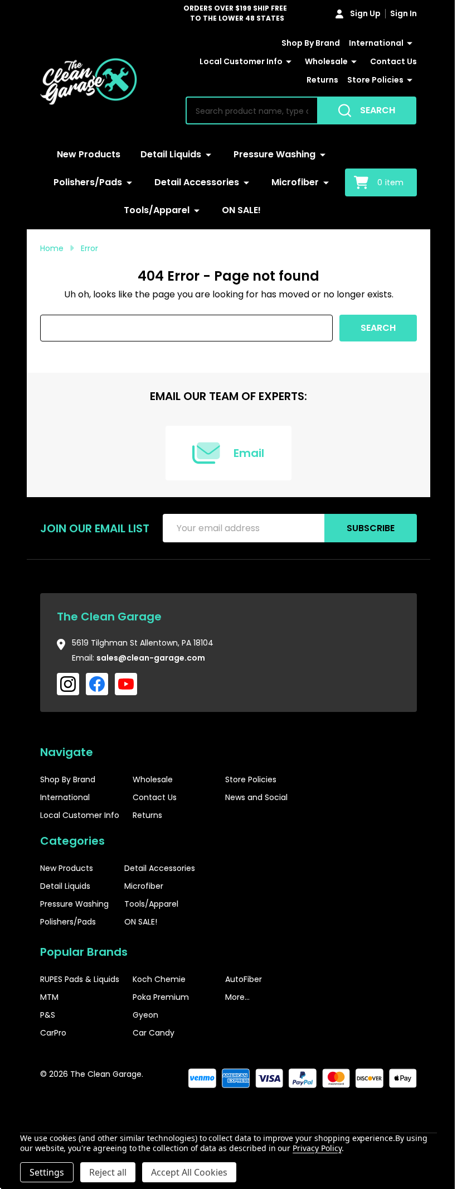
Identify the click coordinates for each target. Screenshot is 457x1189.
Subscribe (371, 528)
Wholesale (326, 61)
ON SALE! (241, 210)
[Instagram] (68, 684)
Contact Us (393, 61)
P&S (47, 1014)
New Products (88, 154)
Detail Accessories (196, 182)
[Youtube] (126, 684)
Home (52, 248)
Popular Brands (84, 952)
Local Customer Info (241, 61)
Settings (47, 1172)
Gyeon (145, 1014)
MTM (49, 997)
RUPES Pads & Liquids (79, 979)
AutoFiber (243, 979)
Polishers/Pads (88, 182)
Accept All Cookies (189, 1172)
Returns (322, 79)
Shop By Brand (310, 43)
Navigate (66, 752)
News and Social (256, 797)
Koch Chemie (159, 979)
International (376, 43)
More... (237, 997)
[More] (409, 43)
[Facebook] (97, 684)
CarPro (53, 1032)
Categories (72, 841)
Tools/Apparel (156, 210)
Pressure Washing (274, 154)
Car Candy (153, 1032)
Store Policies (375, 79)
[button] (383, 1108)
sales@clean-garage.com (150, 657)
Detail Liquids (170, 154)
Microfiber (295, 182)
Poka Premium (161, 997)
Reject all (108, 1172)
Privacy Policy (317, 1148)
